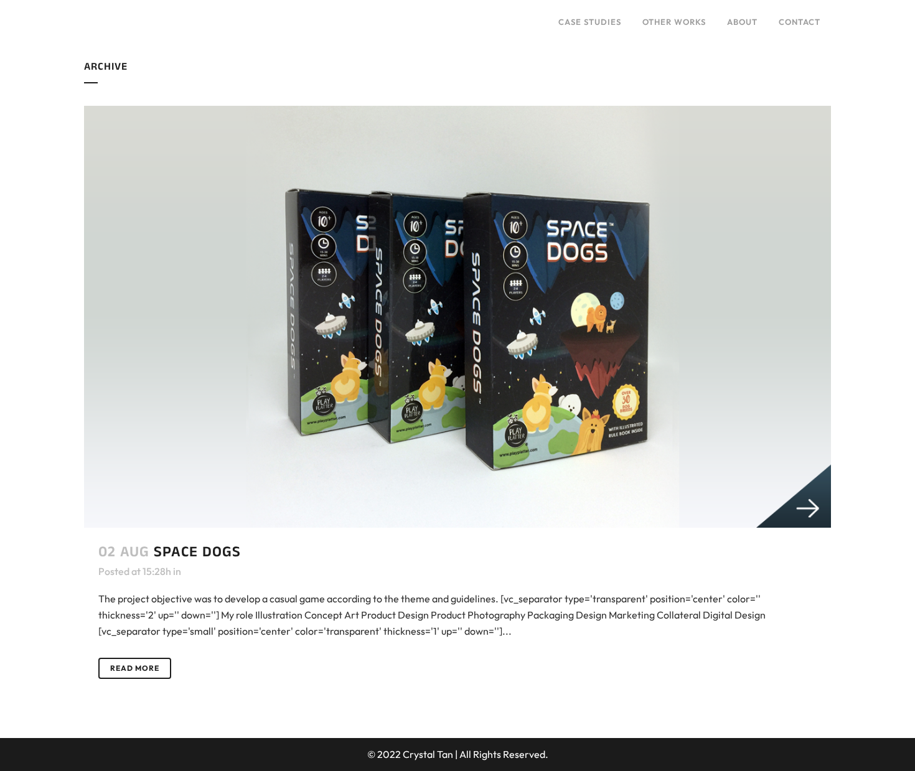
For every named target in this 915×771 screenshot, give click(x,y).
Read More (134, 668)
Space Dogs (197, 552)
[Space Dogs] (457, 317)
